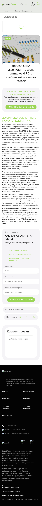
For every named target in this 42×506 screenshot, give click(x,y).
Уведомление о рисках (11, 491)
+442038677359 (11, 426)
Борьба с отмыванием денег (13, 495)
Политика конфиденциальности (10, 486)
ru (26, 4)
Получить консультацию (21, 107)
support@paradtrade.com (20, 433)
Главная (6, 11)
